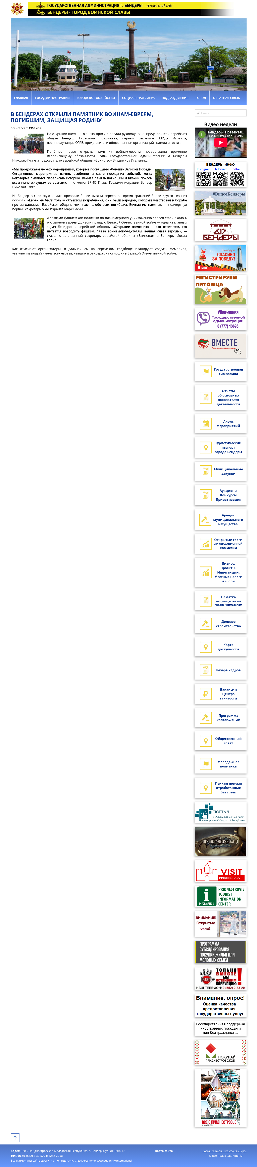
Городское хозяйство (96, 98)
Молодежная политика (228, 764)
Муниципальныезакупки (228, 471)
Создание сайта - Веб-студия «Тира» (225, 1151)
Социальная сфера (138, 98)
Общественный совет (228, 740)
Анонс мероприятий (228, 423)
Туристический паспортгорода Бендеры (228, 447)
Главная (21, 98)
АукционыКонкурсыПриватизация (228, 495)
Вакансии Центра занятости (228, 693)
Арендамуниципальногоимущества (228, 519)
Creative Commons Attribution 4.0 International (103, 1160)
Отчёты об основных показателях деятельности (228, 397)
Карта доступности (228, 647)
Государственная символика (228, 371)
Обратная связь (226, 98)
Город (201, 98)
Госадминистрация (52, 98)
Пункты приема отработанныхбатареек (228, 787)
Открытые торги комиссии (228, 544)
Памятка (228, 601)
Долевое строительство (228, 623)
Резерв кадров (228, 670)
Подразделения (175, 98)
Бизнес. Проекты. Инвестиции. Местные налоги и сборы (228, 572)
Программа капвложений (228, 717)
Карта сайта (164, 1151)
